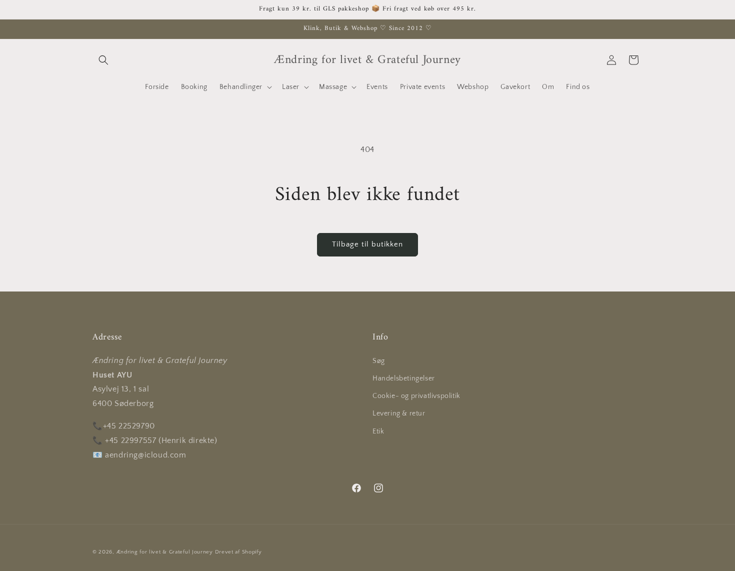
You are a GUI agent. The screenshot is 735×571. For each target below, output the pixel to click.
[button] (103, 60)
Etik (378, 431)
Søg (378, 360)
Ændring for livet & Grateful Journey (165, 552)
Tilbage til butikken (367, 244)
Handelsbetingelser (403, 378)
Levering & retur (399, 414)
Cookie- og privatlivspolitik (416, 396)
